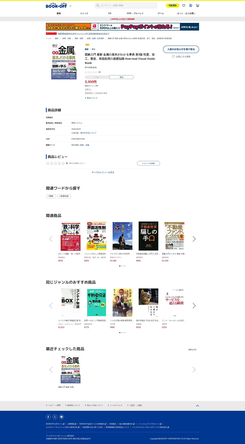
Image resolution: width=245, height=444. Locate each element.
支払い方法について (95, 405)
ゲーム (161, 13)
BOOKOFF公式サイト (54, 424)
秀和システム (76, 123)
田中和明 (88, 67)
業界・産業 (79, 38)
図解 (51, 196)
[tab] (119, 266)
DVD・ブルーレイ (135, 13)
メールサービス (116, 405)
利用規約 (112, 424)
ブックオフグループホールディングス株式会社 (149, 427)
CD (109, 13)
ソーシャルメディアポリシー (148, 424)
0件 (99, 72)
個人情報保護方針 (126, 424)
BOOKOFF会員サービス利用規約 (91, 424)
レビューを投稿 (148, 163)
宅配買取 (173, 5)
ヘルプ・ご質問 (54, 405)
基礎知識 (64, 196)
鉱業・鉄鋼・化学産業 (95, 38)
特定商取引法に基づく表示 (93, 427)
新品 (121, 77)
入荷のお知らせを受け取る (181, 49)
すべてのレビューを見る (103, 172)
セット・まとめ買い (186, 13)
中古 (97, 77)
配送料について (74, 405)
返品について (92, 98)
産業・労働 (66, 38)
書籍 (59, 13)
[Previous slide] (51, 239)
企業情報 (71, 424)
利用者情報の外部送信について (117, 427)
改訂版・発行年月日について (84, 133)
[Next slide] (194, 239)
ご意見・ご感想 (135, 405)
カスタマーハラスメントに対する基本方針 (61, 427)
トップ (48, 38)
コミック (84, 13)
